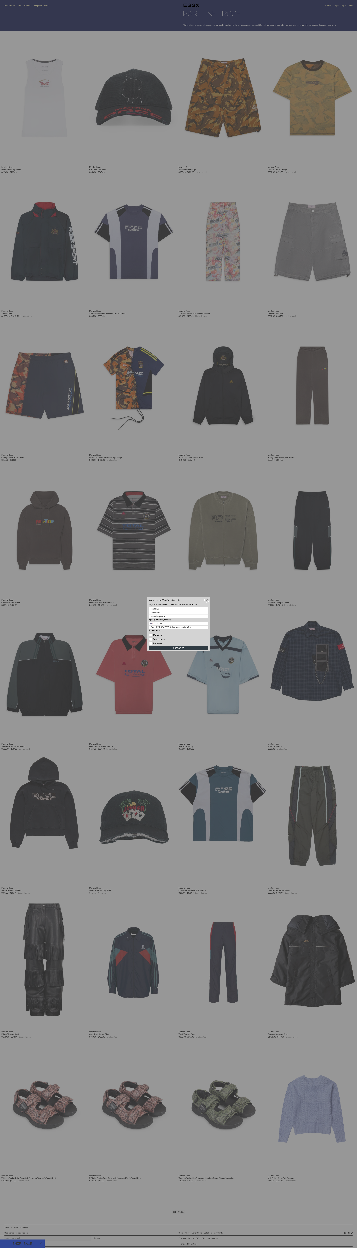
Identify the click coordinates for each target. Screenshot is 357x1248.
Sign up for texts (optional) (160, 620)
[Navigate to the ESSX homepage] (191, 5)
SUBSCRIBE (178, 648)
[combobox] (152, 623)
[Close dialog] (207, 600)
